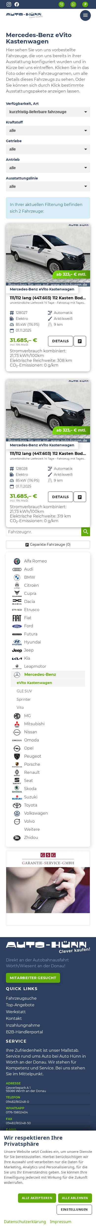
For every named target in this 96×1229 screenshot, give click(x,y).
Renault (31, 772)
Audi (28, 569)
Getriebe (14, 141)
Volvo (29, 821)
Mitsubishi (34, 724)
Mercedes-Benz (39, 674)
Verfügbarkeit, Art (22, 103)
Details (60, 341)
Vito (20, 707)
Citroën (31, 585)
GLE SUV (24, 691)
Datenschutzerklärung (25, 1221)
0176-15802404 (17, 1112)
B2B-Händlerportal (24, 1032)
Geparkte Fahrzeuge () (50, 544)
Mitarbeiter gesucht (33, 978)
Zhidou (30, 837)
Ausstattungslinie (22, 178)
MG (27, 715)
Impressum (60, 1221)
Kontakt (14, 1018)
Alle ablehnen (75, 1198)
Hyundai (32, 642)
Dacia (29, 601)
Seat (28, 780)
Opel (28, 748)
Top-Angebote (20, 1005)
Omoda (31, 740)
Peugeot (32, 756)
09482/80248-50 (18, 1123)
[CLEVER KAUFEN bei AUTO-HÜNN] (24, 16)
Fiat (27, 617)
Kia (26, 658)
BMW (29, 577)
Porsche (31, 764)
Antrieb (13, 159)
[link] (80, 341)
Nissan (30, 732)
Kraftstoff (14, 122)
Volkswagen (35, 813)
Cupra (29, 593)
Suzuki (30, 797)
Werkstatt (16, 1012)
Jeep (28, 650)
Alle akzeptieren (37, 1198)
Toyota (30, 805)
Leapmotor (34, 666)
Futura (30, 634)
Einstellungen (74, 1209)
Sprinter (24, 699)
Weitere (31, 829)
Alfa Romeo (35, 561)
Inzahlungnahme (23, 1025)
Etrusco (31, 609)
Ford (28, 626)
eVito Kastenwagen (34, 683)
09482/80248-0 (17, 1102)
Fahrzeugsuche (21, 998)
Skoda (29, 788)
